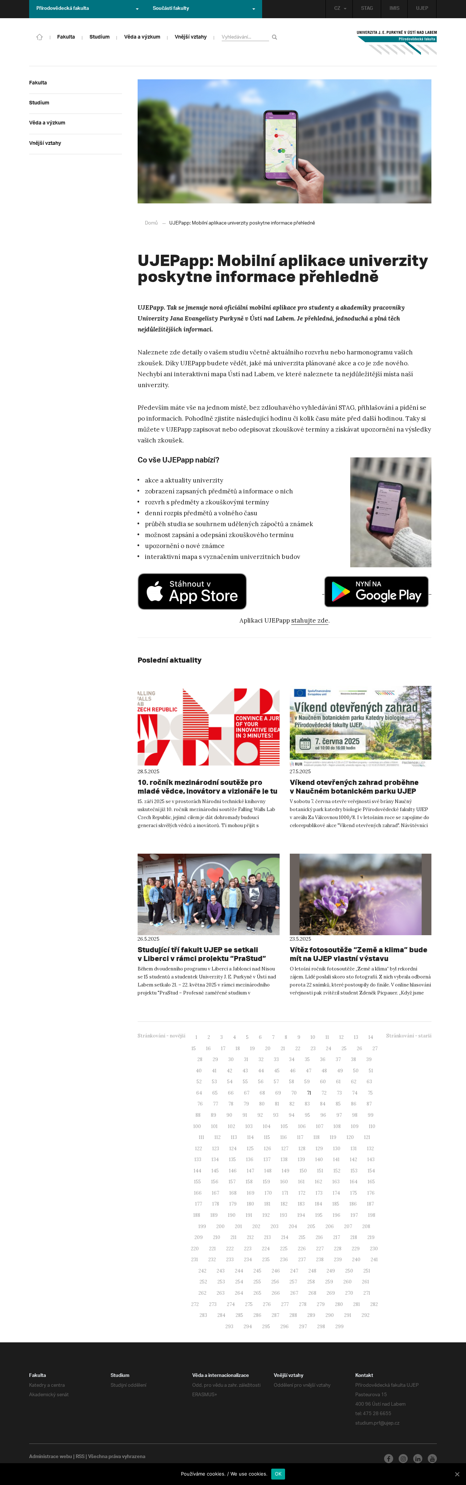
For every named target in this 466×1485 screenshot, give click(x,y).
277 (285, 1304)
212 (250, 1237)
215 (302, 1237)
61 (338, 1082)
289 (311, 1315)
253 (221, 1282)
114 (250, 1137)
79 (246, 1104)
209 (198, 1237)
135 (232, 1159)
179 (233, 1204)
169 (250, 1193)
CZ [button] (337, 9)
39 (369, 1059)
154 (371, 1171)
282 (374, 1304)
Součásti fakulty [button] (171, 9)
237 (302, 1259)
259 (329, 1282)
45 (277, 1071)
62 (353, 1082)
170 (268, 1193)
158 (249, 1182)
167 (215, 1193)
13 (356, 1037)
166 (198, 1193)
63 (369, 1082)
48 (324, 1071)
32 (261, 1059)
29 (215, 1059)
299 (339, 1326)
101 (214, 1126)
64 (199, 1093)
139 (301, 1159)
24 (328, 1048)
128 (302, 1148)
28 (199, 1059)
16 (208, 1048)
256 (275, 1282)
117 (300, 1137)
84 (322, 1104)
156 (214, 1182)
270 (349, 1293)
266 (276, 1293)
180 (250, 1204)
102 (231, 1126)
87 (369, 1104)
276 (267, 1304)
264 (239, 1293)
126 (267, 1148)
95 (307, 1115)
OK (278, 1474)
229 (356, 1249)
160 (284, 1182)
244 (239, 1271)
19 (252, 1048)
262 (202, 1293)
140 (319, 1159)
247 (294, 1271)
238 (320, 1259)
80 (262, 1104)
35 (307, 1059)
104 (266, 1126)
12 (341, 1037)
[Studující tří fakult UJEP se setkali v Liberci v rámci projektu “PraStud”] (209, 894)
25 (344, 1048)
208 (366, 1226)
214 (284, 1237)
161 (301, 1182)
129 (319, 1148)
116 (283, 1137)
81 (277, 1104)
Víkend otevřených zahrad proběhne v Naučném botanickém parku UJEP (354, 786)
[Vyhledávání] (275, 37)
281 (356, 1304)
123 (215, 1148)
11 (327, 1037)
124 (233, 1148)
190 (232, 1215)
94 (292, 1115)
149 (285, 1171)
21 (283, 1048)
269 (331, 1293)
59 (307, 1082)
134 (215, 1159)
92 (260, 1115)
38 (353, 1059)
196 (336, 1215)
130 (336, 1148)
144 (197, 1171)
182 (284, 1204)
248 (312, 1271)
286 (257, 1315)
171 (285, 1193)
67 (246, 1093)
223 (248, 1249)
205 (311, 1226)
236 (284, 1259)
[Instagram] (403, 1458)
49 (340, 1071)
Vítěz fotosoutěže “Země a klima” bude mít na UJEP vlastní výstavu (358, 954)
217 (336, 1237)
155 (197, 1182)
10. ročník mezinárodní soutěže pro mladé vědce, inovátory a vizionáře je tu (207, 786)
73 (339, 1093)
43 (245, 1071)
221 (212, 1249)
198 (371, 1215)
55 (245, 1082)
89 (213, 1115)
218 (353, 1237)
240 (356, 1259)
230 (374, 1249)
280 (339, 1304)
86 (353, 1104)
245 (257, 1271)
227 (320, 1249)
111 (201, 1137)
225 (284, 1249)
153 (354, 1171)
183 (301, 1204)
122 (198, 1148)
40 (199, 1071)
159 (266, 1182)
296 (284, 1326)
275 (249, 1304)
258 (311, 1282)
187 (370, 1204)
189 (214, 1215)
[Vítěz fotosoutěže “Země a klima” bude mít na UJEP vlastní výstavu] (361, 894)
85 (338, 1104)
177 (198, 1204)
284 (221, 1315)
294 (248, 1326)
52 (199, 1082)
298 (321, 1326)
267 (294, 1293)
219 (371, 1237)
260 (347, 1282)
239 (338, 1259)
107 (319, 1126)
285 (239, 1315)
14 (370, 1037)
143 (371, 1159)
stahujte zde (309, 620)
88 (198, 1115)
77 (215, 1104)
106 (302, 1126)
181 (267, 1204)
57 (276, 1082)
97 (339, 1115)
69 (278, 1093)
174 (336, 1193)
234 (248, 1259)
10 (313, 1037)
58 (291, 1082)
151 (320, 1171)
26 (359, 1048)
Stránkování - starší (408, 1036)
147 (250, 1171)
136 (249, 1159)
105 (284, 1126)
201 (238, 1226)
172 (302, 1193)
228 (337, 1249)
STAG (367, 9)
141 (336, 1159)
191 (249, 1215)
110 (372, 1126)
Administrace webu (50, 1457)
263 (221, 1293)
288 (293, 1315)
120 (350, 1137)
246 (276, 1271)
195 (319, 1215)
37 (338, 1059)
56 (261, 1082)
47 (308, 1071)
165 (371, 1182)
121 (367, 1137)
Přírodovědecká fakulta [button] (62, 9)
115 (267, 1137)
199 (202, 1226)
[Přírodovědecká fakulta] (39, 36)
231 (194, 1259)
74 (355, 1093)
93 (276, 1115)
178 (215, 1204)
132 (370, 1148)
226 (302, 1249)
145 (215, 1171)
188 (196, 1215)
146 (233, 1171)
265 (257, 1293)
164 (354, 1182)
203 (274, 1226)
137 (267, 1159)
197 (354, 1215)
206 (329, 1226)
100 (197, 1126)
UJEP (422, 9)
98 (355, 1115)
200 (220, 1226)
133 (197, 1159)
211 (233, 1237)
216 (319, 1237)
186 (353, 1204)
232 (212, 1259)
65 (215, 1093)
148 (268, 1171)
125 (250, 1148)
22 (297, 1048)
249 (331, 1271)
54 (230, 1082)
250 (349, 1271)
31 (246, 1059)
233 (230, 1259)
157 (232, 1182)
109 (355, 1126)
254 (239, 1282)
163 (336, 1182)
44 (261, 1071)
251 (366, 1271)
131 (354, 1148)
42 (229, 1071)
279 (321, 1304)
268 (312, 1293)
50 (356, 1071)
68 (262, 1093)
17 (223, 1048)
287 (275, 1315)
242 (202, 1271)
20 (267, 1048)
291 (347, 1315)
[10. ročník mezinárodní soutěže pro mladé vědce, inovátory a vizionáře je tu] (209, 726)
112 (217, 1137)
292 (366, 1315)
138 (284, 1159)
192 (266, 1215)
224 (266, 1249)
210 (216, 1237)
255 (257, 1282)
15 (193, 1048)
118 (316, 1137)
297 (303, 1326)
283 (203, 1315)
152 (336, 1171)
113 (234, 1137)
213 (267, 1237)
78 (230, 1104)
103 (249, 1126)
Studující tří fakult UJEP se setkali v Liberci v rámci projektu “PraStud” (202, 954)
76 (200, 1104)
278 (303, 1304)
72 (324, 1093)
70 (294, 1093)
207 (348, 1226)
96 (323, 1115)
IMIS (394, 9)
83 (307, 1104)
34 (292, 1059)
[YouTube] (432, 1458)
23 (313, 1048)
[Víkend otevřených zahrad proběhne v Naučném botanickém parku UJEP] (361, 726)
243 (221, 1271)
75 (370, 1093)
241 (374, 1259)
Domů (151, 223)
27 (375, 1048)
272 (195, 1304)
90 (229, 1115)
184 (318, 1204)
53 (214, 1082)
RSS (80, 1457)
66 (231, 1093)
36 (322, 1059)
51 (371, 1071)
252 (203, 1282)
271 (366, 1293)
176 (371, 1193)
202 (256, 1226)
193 (283, 1215)
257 (293, 1282)
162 (318, 1182)
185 (335, 1204)
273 (213, 1304)
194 (301, 1215)
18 (238, 1048)
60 (323, 1082)
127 (284, 1148)
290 (329, 1315)
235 (266, 1259)
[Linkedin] (417, 1458)
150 (303, 1171)
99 (371, 1115)
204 (293, 1226)
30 (231, 1059)
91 (244, 1115)
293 (229, 1326)
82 (292, 1104)
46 (293, 1071)
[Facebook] (388, 1458)
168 (233, 1193)
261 (365, 1282)
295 (266, 1326)
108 (337, 1126)
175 (353, 1193)
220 (195, 1249)
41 (214, 1071)
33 (276, 1059)
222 (230, 1249)
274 (231, 1304)
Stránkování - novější (161, 1036)
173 (319, 1193)
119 (333, 1137)
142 (353, 1159)
